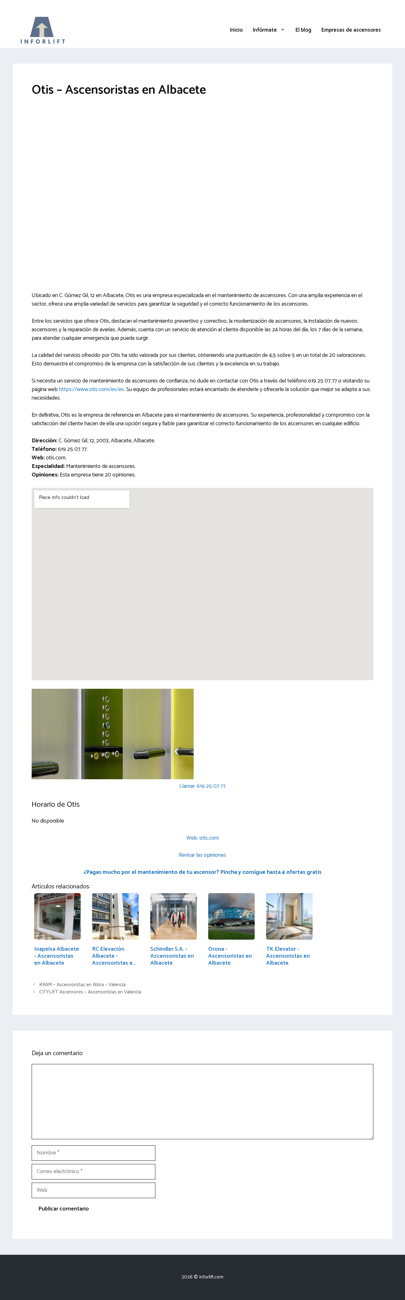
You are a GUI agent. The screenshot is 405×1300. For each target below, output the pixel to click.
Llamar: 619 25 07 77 (202, 786)
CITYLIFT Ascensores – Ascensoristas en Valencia (90, 992)
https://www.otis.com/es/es (91, 389)
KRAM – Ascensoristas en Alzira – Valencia (82, 985)
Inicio (236, 30)
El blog (303, 30)
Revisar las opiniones (202, 855)
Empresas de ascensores (351, 30)
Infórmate (265, 30)
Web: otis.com (202, 838)
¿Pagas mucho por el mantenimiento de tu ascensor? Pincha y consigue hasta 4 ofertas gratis (202, 872)
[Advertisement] (202, 153)
